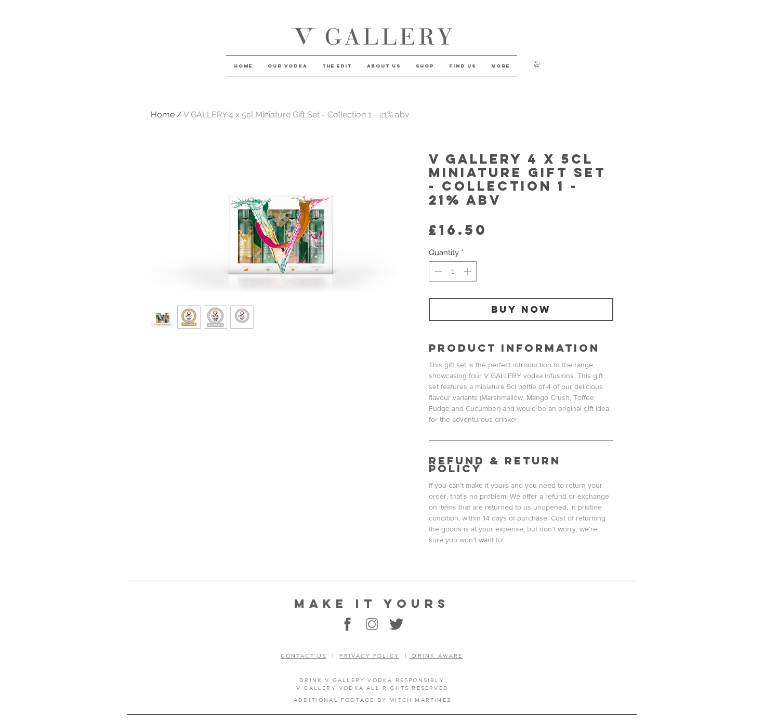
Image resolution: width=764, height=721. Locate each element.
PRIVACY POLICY (369, 655)
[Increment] (469, 271)
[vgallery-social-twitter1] (396, 624)
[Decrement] (437, 271)
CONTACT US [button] (303, 655)
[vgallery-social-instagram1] (372, 624)
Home (163, 114)
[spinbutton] (453, 271)
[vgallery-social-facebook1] (347, 624)
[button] (537, 64)
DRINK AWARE (436, 655)
